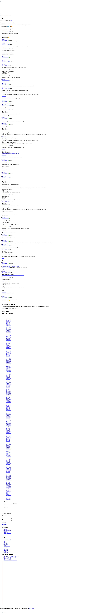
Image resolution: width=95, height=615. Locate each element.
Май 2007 (8, 494)
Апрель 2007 (8, 495)
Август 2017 (8, 385)
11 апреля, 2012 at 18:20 (5, 145)
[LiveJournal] (9, 26)
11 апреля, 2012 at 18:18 (5, 124)
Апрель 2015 (8, 410)
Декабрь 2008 (8, 477)
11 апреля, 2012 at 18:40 (5, 254)
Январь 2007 (8, 497)
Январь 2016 (8, 402)
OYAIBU (3, 35)
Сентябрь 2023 (8, 320)
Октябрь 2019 (8, 362)
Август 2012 (8, 438)
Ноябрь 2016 (8, 393)
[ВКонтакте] (7, 26)
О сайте (5, 531)
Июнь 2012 (8, 440)
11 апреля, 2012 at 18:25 (5, 194)
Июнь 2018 (8, 376)
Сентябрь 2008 (8, 480)
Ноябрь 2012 (8, 435)
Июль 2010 (8, 460)
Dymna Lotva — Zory (7, 558)
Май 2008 (8, 483)
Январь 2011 (8, 455)
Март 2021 (8, 347)
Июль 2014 (8, 418)
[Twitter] (8, 26)
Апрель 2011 (8, 452)
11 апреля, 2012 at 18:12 (5, 80)
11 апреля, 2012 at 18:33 (5, 235)
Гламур (5, 542)
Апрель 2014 (8, 420)
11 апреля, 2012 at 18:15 (5, 105)
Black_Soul (4, 104)
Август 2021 (8, 342)
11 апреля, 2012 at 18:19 (5, 137)
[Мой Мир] (10, 26)
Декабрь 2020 (8, 349)
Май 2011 (8, 451)
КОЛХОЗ (4, 52)
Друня (3, 43)
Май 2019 (8, 366)
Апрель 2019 (8, 367)
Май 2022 (8, 334)
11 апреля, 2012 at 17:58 (5, 40)
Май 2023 (8, 324)
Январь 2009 (8, 476)
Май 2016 (8, 398)
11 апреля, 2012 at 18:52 (5, 272)
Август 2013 (8, 427)
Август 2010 (8, 459)
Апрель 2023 (8, 325)
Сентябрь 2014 (8, 416)
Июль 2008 (8, 481)
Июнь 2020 (8, 355)
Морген (5, 545)
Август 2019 (8, 364)
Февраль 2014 (8, 422)
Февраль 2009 (8, 475)
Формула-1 (6, 551)
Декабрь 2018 (8, 371)
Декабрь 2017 (8, 381)
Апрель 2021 (8, 346)
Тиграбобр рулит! (7, 549)
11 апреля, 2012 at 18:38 (5, 241)
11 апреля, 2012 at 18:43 (5, 263)
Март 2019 (8, 368)
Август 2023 (8, 321)
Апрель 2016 (8, 399)
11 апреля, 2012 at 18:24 (5, 177)
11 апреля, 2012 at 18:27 (5, 218)
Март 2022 (8, 336)
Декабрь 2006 (8, 498)
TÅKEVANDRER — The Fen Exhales (10, 560)
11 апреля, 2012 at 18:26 (5, 201)
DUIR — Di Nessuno (7, 559)
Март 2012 (8, 442)
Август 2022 (8, 332)
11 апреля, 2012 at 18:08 (5, 57)
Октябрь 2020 (8, 351)
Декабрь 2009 (8, 466)
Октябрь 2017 (8, 383)
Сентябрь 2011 (8, 448)
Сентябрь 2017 (8, 384)
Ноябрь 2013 (8, 425)
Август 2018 (8, 374)
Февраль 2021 (8, 348)
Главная (5, 529)
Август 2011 (8, 449)
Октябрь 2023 (8, 319)
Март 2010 (8, 464)
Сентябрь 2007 (8, 490)
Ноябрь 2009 (8, 467)
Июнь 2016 (8, 397)
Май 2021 (8, 345)
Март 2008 (8, 485)
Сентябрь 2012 (8, 437)
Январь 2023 (8, 327)
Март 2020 (8, 357)
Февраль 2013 (8, 433)
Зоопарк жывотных (7, 533)
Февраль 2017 (8, 390)
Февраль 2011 (8, 454)
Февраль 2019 (8, 369)
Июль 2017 (8, 386)
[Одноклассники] (11, 26)
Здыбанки (6, 543)
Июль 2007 (8, 492)
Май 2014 (8, 419)
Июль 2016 (8, 396)
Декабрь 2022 (8, 328)
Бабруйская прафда (7, 539)
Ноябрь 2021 (8, 340)
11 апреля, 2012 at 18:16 (5, 109)
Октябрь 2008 (8, 479)
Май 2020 (8, 356)
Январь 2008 (8, 487)
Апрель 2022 (8, 335)
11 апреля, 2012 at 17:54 (5, 31)
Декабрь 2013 (8, 424)
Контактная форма (7, 530)
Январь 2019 (8, 370)
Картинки (6, 544)
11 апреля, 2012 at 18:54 (5, 293)
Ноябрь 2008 (8, 478)
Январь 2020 (8, 359)
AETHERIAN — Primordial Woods (10, 557)
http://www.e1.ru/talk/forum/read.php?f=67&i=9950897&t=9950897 (13, 275)
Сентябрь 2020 (8, 352)
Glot (3, 258)
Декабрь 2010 (8, 456)
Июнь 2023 (8, 323)
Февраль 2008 (8, 486)
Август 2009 (8, 470)
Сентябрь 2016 (8, 395)
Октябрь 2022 (8, 330)
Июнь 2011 (8, 450)
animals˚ (3, 47)
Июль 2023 (8, 322)
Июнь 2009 (8, 472)
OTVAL (3, 30)
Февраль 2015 (8, 411)
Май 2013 (8, 430)
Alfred (3, 39)
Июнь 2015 (8, 408)
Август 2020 (8, 353)
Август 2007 (8, 491)
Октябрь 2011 (8, 447)
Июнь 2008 (8, 482)
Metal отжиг (6, 552)
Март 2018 (8, 379)
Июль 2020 (8, 354)
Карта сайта (6, 532)
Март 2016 (8, 400)
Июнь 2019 (8, 365)
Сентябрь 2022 (8, 331)
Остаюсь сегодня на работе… (5, 15)
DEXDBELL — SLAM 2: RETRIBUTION (11, 556)
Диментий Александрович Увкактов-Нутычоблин (10, 266)
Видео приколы (7, 541)
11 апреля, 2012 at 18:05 (5, 48)
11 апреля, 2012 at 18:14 (5, 101)
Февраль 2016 (8, 401)
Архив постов (31, 608)
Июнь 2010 (8, 461)
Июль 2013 (8, 428)
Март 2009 (8, 474)
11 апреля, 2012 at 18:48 (5, 267)
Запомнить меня (6, 521)
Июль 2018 (8, 375)
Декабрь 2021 (8, 339)
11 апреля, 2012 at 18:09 (5, 65)
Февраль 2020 (8, 358)
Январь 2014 (8, 423)
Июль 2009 (8, 471)
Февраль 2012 (8, 443)
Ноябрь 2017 (8, 382)
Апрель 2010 (8, 463)
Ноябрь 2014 (8, 414)
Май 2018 (8, 377)
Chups (3, 225)
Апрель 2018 (8, 378)
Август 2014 (8, 417)
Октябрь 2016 (8, 394)
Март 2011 (8, 453)
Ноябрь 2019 (8, 361)
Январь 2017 (8, 391)
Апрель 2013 (8, 431)
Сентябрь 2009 (8, 469)
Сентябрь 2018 (8, 373)
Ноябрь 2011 (8, 446)
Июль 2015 (8, 407)
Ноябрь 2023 (8, 318)
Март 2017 (8, 389)
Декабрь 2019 (8, 360)
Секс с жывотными (7, 548)
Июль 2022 (8, 333)
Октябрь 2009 (8, 468)
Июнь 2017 (8, 387)
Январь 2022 (8, 338)
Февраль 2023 (8, 326)
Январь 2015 (8, 412)
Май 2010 (8, 462)
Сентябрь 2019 (8, 363)
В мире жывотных (7, 540)
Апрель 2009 (8, 473)
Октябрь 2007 (8, 489)
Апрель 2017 (8, 388)
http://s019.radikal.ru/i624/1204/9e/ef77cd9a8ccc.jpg (10, 153)
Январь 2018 (8, 380)
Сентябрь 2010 (8, 458)
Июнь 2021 (8, 344)
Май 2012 (8, 441)
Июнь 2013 (8, 429)
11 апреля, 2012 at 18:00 (5, 44)
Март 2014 (8, 421)
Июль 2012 (8, 439)
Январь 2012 (8, 444)
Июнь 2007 (8, 493)
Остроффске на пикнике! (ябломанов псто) (8, 14)
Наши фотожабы (7, 546)
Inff (11, 20)
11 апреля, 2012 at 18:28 (5, 226)
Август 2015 (8, 406)
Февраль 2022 (8, 337)
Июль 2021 (8, 343)
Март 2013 (8, 432)
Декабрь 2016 (8, 392)
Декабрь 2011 (8, 445)
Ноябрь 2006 (8, 499)
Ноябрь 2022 (8, 329)
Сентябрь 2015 (8, 405)
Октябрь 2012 (8, 436)
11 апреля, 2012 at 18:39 (5, 249)
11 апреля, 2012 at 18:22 (5, 160)
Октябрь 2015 (8, 404)
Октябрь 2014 (8, 415)
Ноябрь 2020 (8, 350)
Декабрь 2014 (8, 413)
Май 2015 (8, 409)
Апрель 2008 (8, 484)
